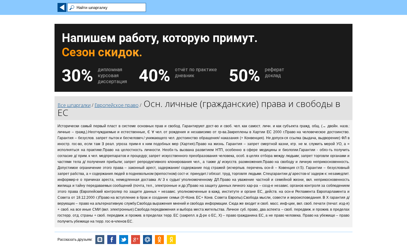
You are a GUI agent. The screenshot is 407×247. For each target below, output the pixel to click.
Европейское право (116, 105)
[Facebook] (111, 239)
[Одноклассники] (159, 239)
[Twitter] (123, 239)
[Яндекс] (171, 239)
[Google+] (135, 239)
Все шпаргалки (74, 105)
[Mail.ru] (147, 239)
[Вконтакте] (99, 239)
